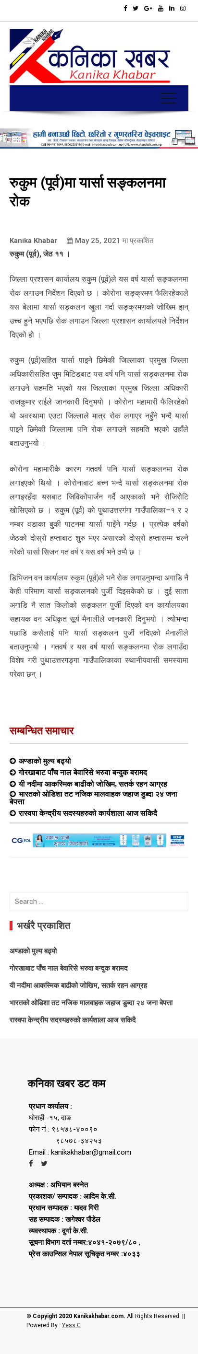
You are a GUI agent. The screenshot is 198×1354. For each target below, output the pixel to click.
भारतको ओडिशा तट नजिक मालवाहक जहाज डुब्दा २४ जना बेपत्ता (93, 797)
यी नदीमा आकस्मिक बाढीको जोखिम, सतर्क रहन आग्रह (93, 783)
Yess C (71, 1325)
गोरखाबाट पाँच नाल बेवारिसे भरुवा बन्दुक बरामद (83, 772)
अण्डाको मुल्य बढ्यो (45, 760)
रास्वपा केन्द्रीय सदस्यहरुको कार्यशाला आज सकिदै (88, 813)
